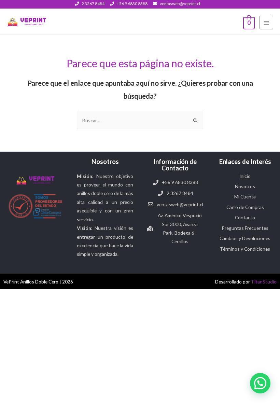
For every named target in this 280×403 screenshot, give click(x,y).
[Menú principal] (266, 22)
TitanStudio (264, 281)
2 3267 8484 (93, 3)
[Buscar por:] (140, 120)
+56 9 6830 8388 (132, 3)
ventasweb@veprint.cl (180, 3)
